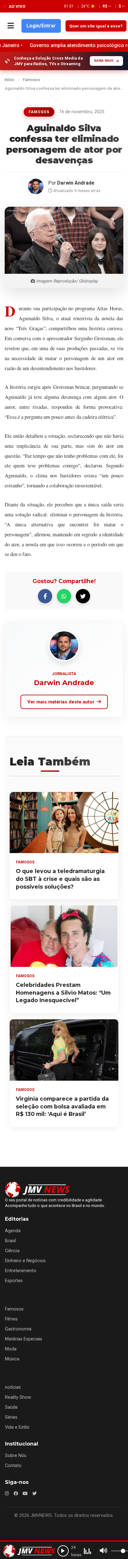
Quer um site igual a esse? (96, 25)
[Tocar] (63, 1551)
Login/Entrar (41, 26)
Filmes (11, 1319)
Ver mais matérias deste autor (60, 702)
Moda (10, 1349)
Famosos (31, 79)
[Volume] (103, 1551)
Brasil (10, 1240)
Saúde (11, 1407)
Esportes (14, 1280)
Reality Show (18, 1397)
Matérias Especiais (23, 1339)
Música (12, 1359)
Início (9, 79)
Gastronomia (18, 1329)
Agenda (13, 1230)
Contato (13, 1465)
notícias (13, 1387)
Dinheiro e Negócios (25, 1260)
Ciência (12, 1250)
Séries (11, 1417)
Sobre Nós (15, 1455)
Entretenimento (20, 1270)
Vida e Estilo (17, 1427)
